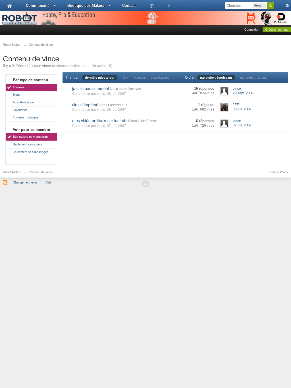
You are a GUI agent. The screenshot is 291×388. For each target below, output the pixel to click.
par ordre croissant (253, 77)
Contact (129, 5)
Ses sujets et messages (30, 136)
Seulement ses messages (31, 152)
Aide (48, 182)
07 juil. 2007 (242, 125)
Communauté (37, 5)
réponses (139, 77)
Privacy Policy (278, 172)
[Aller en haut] (145, 183)
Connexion (251, 29)
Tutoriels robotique (25, 117)
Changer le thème (25, 182)
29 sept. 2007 (243, 93)
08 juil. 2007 (242, 109)
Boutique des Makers (85, 5)
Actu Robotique (23, 102)
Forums (18, 87)
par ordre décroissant (216, 77)
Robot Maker (12, 172)
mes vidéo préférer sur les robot (101, 120)
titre (125, 77)
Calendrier (20, 110)
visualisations (160, 77)
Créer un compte (276, 29)
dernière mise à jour (100, 77)
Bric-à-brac (148, 121)
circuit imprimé (85, 104)
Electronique (118, 105)
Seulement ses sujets (27, 144)
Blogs (16, 94)
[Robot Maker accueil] (9, 5)
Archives (134, 89)
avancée (282, 5)
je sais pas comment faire (95, 88)
